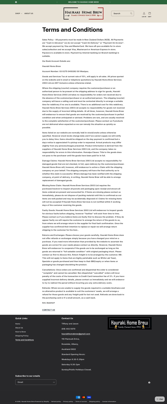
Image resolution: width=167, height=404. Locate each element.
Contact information (109, 401)
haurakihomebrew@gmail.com (76, 334)
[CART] (149, 13)
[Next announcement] (109, 2)
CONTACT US (48, 310)
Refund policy (56, 401)
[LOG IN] (144, 13)
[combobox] (122, 13)
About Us (19, 328)
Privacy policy (68, 401)
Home (17, 324)
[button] (18, 13)
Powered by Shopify (42, 401)
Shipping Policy (22, 336)
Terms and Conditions (24, 340)
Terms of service (81, 401)
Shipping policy (94, 401)
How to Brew (20, 332)
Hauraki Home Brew (28, 401)
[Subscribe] (53, 382)
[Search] (131, 13)
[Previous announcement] (57, 2)
